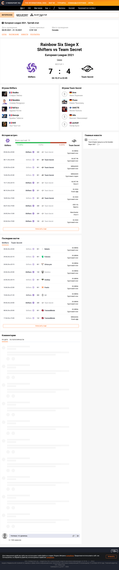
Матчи (52, 3)
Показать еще (41, 229)
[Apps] (21, 9)
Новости (24, 34)
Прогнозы (61, 8)
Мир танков (38, 8)
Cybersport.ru (54, 567)
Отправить (78, 536)
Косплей (71, 8)
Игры (90, 3)
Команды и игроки (77, 3)
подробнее (70, 556)
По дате (5, 340)
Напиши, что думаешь (19, 536)
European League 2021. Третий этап (22, 23)
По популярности (17, 340)
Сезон (59, 60)
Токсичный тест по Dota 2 (87, 8)
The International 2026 (35, 3)
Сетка (4, 34)
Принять (111, 556)
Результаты (35, 34)
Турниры (61, 3)
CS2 (29, 8)
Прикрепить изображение (73, 536)
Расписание (14, 34)
